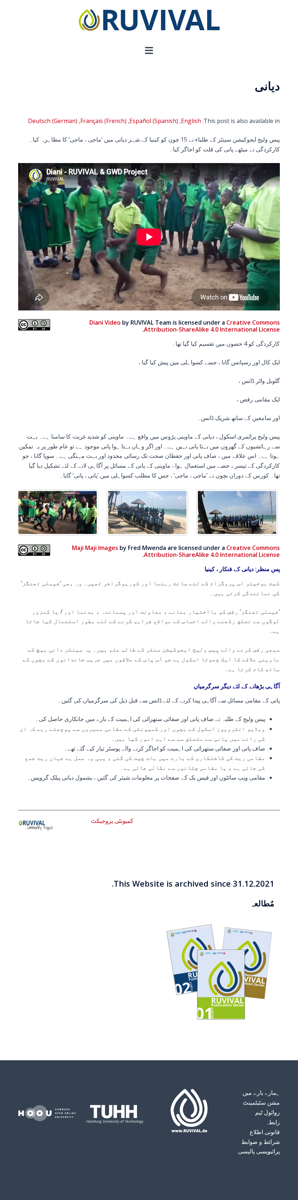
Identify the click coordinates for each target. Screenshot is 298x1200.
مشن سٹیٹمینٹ (261, 1102)
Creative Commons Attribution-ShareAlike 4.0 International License (212, 325)
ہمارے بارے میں (261, 1093)
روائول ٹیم (267, 1112)
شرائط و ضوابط (260, 1142)
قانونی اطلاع (265, 1132)
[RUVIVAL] (149, 22)
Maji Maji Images (95, 548)
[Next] (265, 512)
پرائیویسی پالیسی (259, 1151)
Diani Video (105, 322)
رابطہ (273, 1122)
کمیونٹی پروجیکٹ (112, 821)
